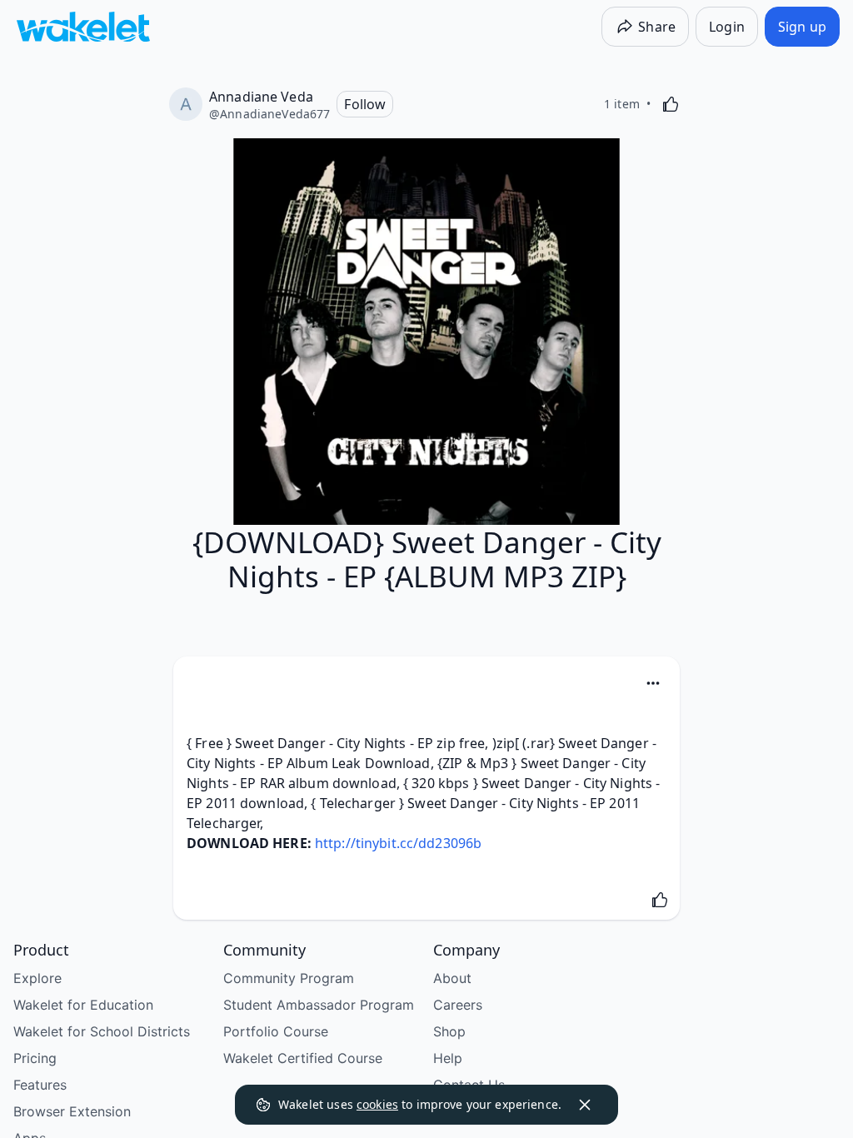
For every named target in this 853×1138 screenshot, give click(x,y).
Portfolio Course (275, 1031)
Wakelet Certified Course (302, 1058)
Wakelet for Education (83, 1004)
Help (447, 1058)
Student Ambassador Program (318, 1004)
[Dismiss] (584, 1104)
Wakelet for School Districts (101, 1031)
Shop (449, 1031)
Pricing (35, 1058)
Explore (37, 978)
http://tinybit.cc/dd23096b (398, 843)
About (452, 978)
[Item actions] (653, 683)
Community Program (288, 978)
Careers (457, 1004)
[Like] (670, 104)
